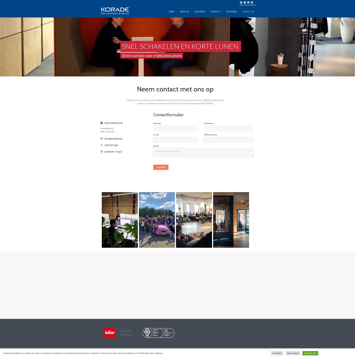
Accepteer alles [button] (310, 353)
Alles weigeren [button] (293, 353)
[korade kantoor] (231, 220)
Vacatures (231, 12)
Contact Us (248, 12)
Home (171, 12)
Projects (215, 12)
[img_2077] (194, 220)
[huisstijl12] (120, 220)
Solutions (200, 12)
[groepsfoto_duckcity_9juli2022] (157, 220)
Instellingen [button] (277, 353)
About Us (184, 12)
